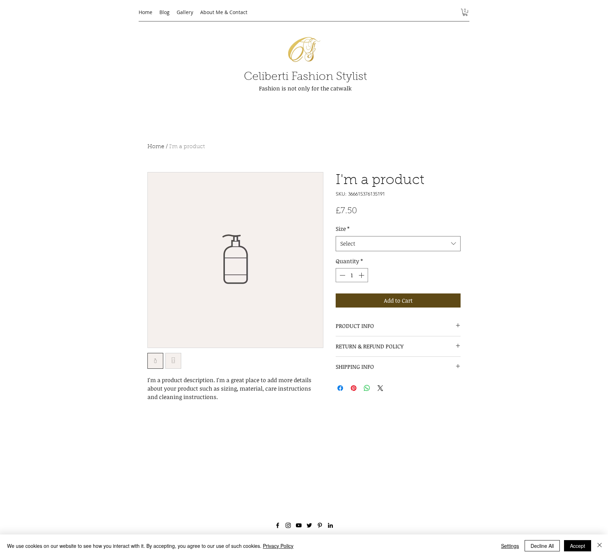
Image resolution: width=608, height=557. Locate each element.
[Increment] (362, 275)
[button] (465, 12)
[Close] (599, 545)
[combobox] (398, 243)
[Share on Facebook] (340, 388)
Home (155, 147)
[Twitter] (309, 525)
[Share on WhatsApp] (367, 388)
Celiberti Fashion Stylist (305, 77)
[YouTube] (298, 525)
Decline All (542, 545)
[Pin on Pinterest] (353, 388)
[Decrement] (342, 275)
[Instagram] (288, 525)
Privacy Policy (278, 545)
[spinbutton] (352, 275)
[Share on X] (380, 388)
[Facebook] (277, 525)
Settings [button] (510, 545)
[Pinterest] (319, 525)
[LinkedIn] (330, 525)
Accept (577, 545)
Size (342, 229)
